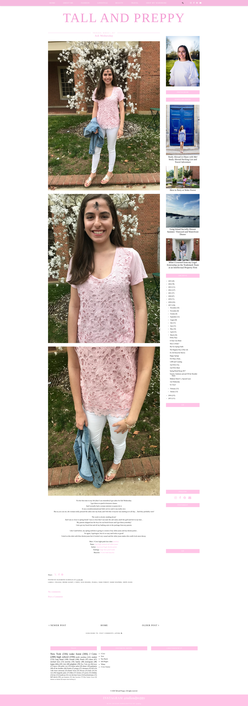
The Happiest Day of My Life (179, 350)
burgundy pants (61, 673)
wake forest (104, 582)
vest (64, 664)
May (171, 329)
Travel (134, 3)
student (94, 657)
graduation (93, 666)
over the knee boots (75, 675)
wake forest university (57, 671)
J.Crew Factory (105, 667)
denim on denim (55, 679)
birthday (94, 673)
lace (54, 675)
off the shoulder (58, 668)
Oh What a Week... (175, 359)
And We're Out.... (175, 365)
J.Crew (103, 654)
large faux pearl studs (107, 550)
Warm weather (116, 582)
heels (89, 671)
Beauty (119, 3)
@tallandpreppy (124, 698)
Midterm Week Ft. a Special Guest (180, 379)
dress (91, 659)
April (171, 332)
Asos (102, 656)
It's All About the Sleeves (177, 353)
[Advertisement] (183, 448)
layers (55, 666)
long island (59, 659)
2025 (169, 281)
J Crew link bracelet (107, 552)
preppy (77, 668)
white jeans (128, 582)
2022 (169, 290)
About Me (68, 3)
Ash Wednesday (175, 382)
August (172, 320)
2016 (169, 395)
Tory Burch (104, 659)
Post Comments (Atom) (110, 633)
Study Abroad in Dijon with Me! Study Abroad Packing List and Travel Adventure (182, 159)
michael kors (55, 662)
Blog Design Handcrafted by (124, 703)
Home (52, 3)
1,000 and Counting (176, 362)
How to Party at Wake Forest (183, 190)
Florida (69, 668)
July (171, 323)
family (77, 662)
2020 (169, 296)
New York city (85, 664)
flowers (82, 671)
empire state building (68, 679)
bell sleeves (54, 677)
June (171, 326)
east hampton (65, 677)
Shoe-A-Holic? (174, 344)
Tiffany (103, 664)
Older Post (150, 625)
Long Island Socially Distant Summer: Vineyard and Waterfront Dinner (183, 232)
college (58, 582)
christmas (85, 668)
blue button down (88, 677)
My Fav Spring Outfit (176, 347)
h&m (71, 673)
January (172, 392)
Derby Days (173, 338)
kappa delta (54, 664)
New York (55, 654)
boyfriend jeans (89, 675)
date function (76, 677)
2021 (169, 293)
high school (63, 656)
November (173, 311)
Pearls (95, 582)
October (172, 314)
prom (86, 673)
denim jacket (68, 582)
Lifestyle (102, 3)
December (173, 308)
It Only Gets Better (175, 341)
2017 (169, 305)
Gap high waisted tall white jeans (106, 544)
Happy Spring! (174, 356)
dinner (85, 666)
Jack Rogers (86, 582)
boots (95, 664)
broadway (62, 675)
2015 (169, 398)
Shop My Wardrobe (156, 3)
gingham (73, 664)
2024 (169, 284)
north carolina (81, 657)
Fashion (85, 3)
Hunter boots (72, 671)
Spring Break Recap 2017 (178, 371)
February (173, 389)
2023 (169, 287)
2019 (169, 299)
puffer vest (64, 666)
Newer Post (58, 625)
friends (71, 659)
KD (93, 668)
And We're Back (175, 368)
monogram (89, 662)
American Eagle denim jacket (106, 547)
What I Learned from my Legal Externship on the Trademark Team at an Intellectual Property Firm (183, 265)
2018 (169, 302)
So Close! (173, 385)
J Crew (77, 582)
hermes (79, 673)
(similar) (116, 541)
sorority (68, 662)
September (173, 317)
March (172, 335)
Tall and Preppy (124, 18)
